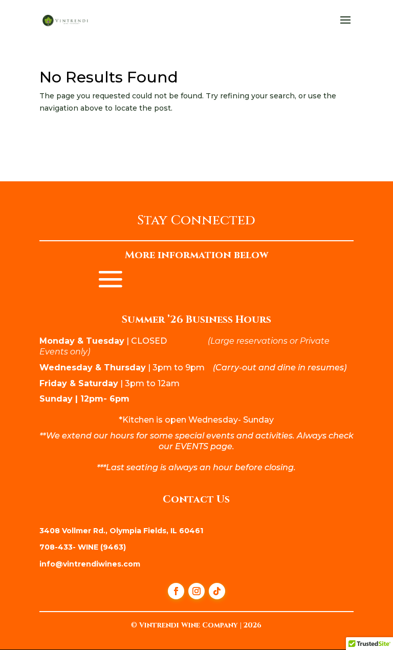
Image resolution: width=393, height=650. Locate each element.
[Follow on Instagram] (196, 591)
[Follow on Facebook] (176, 591)
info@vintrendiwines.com (89, 564)
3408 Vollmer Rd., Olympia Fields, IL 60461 (121, 530)
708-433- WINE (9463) (82, 547)
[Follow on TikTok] (217, 591)
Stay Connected (196, 221)
